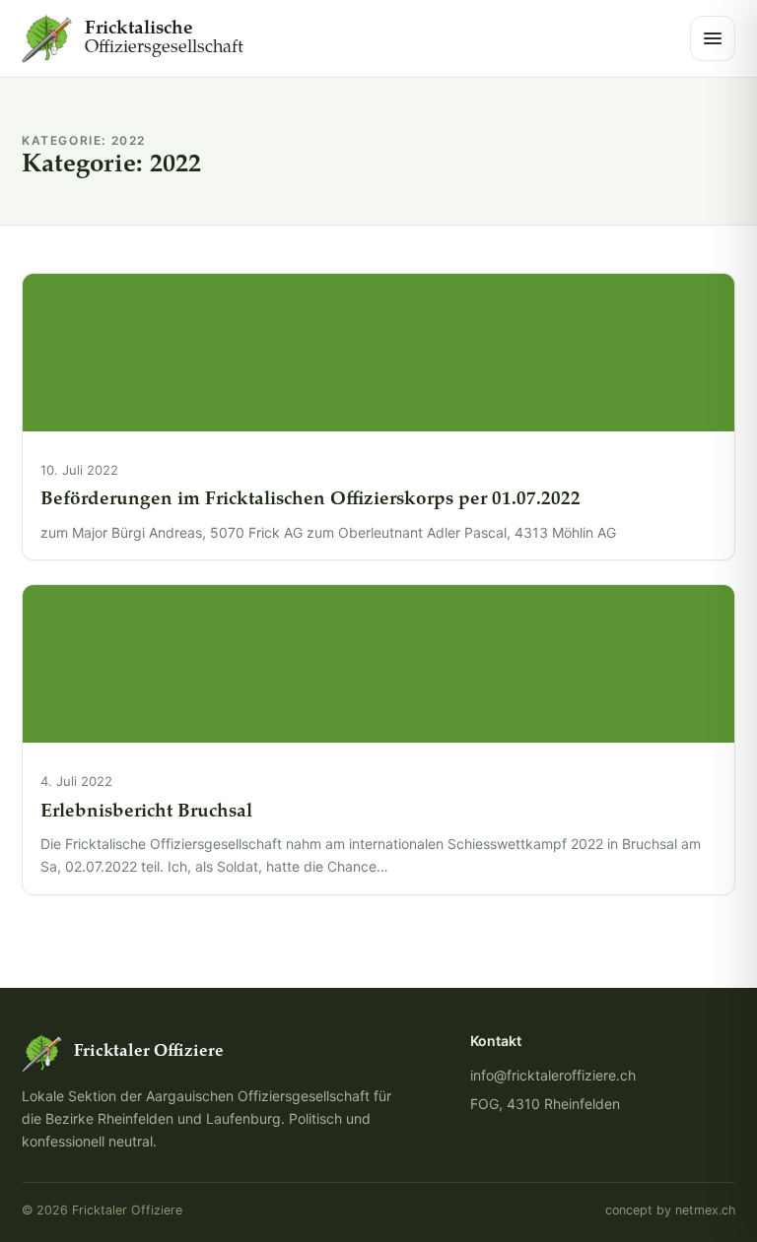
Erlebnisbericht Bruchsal (146, 812)
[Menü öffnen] (712, 38)
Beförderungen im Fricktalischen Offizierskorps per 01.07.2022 (310, 499)
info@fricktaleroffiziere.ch (553, 1075)
